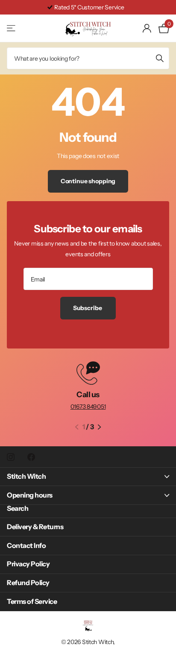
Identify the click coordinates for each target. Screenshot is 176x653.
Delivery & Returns (35, 526)
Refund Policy (28, 582)
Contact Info (26, 545)
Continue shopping (88, 181)
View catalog (12, 28)
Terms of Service (32, 601)
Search (17, 508)
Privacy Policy (28, 563)
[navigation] (76, 427)
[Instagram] (11, 457)
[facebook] (31, 457)
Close (88, 477)
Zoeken (159, 58)
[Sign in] (147, 28)
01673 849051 (88, 406)
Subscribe (88, 308)
